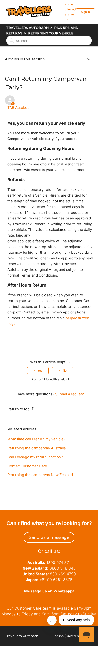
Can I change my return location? (35, 457)
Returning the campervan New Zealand (40, 474)
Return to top (18, 409)
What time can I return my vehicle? (36, 439)
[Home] (32, 23)
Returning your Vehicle (50, 33)
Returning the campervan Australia (36, 448)
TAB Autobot (18, 107)
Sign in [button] (85, 12)
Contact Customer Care (27, 466)
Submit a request (69, 394)
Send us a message (49, 537)
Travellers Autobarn (27, 28)
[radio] (38, 370)
